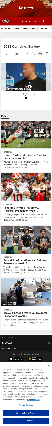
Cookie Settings (26, 405)
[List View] (16, 54)
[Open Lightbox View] (26, 83)
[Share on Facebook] (27, 55)
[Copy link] (46, 54)
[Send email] (40, 55)
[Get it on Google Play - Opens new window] (35, 360)
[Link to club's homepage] (5, 20)
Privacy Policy (33, 399)
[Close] (49, 366)
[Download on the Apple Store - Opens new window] (16, 359)
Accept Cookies (26, 421)
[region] (26, 394)
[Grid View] (11, 54)
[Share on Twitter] (34, 55)
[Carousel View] (5, 54)
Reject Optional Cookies (26, 413)
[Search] (43, 21)
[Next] (34, 93)
